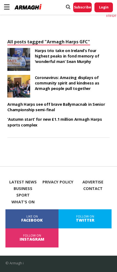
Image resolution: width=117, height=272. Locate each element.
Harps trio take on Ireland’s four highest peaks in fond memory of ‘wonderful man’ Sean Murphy (67, 56)
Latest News (23, 182)
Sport (23, 195)
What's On (23, 202)
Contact (93, 189)
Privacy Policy (57, 182)
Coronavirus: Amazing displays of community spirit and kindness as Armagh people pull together (67, 83)
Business (23, 189)
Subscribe (82, 7)
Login (104, 7)
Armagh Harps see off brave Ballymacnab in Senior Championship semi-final (56, 107)
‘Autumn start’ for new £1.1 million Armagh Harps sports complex (54, 122)
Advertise (92, 182)
